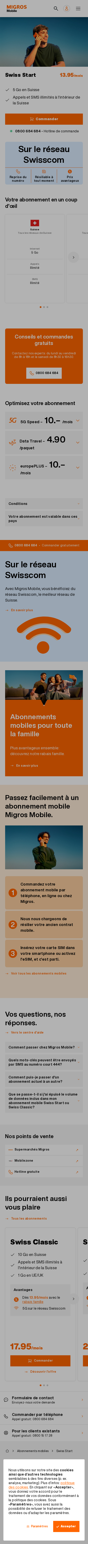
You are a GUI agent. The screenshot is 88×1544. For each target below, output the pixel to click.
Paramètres (39, 1526)
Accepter (68, 1526)
